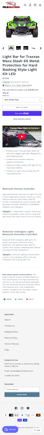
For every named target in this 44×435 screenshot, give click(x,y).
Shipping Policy (11, 332)
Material (5, 95)
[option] (11, 48)
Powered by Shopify (32, 427)
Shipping (5, 82)
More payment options (22, 119)
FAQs (7, 350)
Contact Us (9, 326)
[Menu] (40, 4)
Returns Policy (11, 338)
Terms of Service (12, 344)
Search (8, 320)
